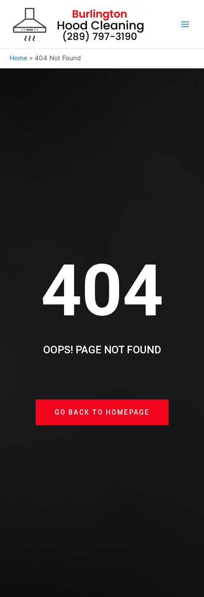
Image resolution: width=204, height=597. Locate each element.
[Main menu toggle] (185, 24)
